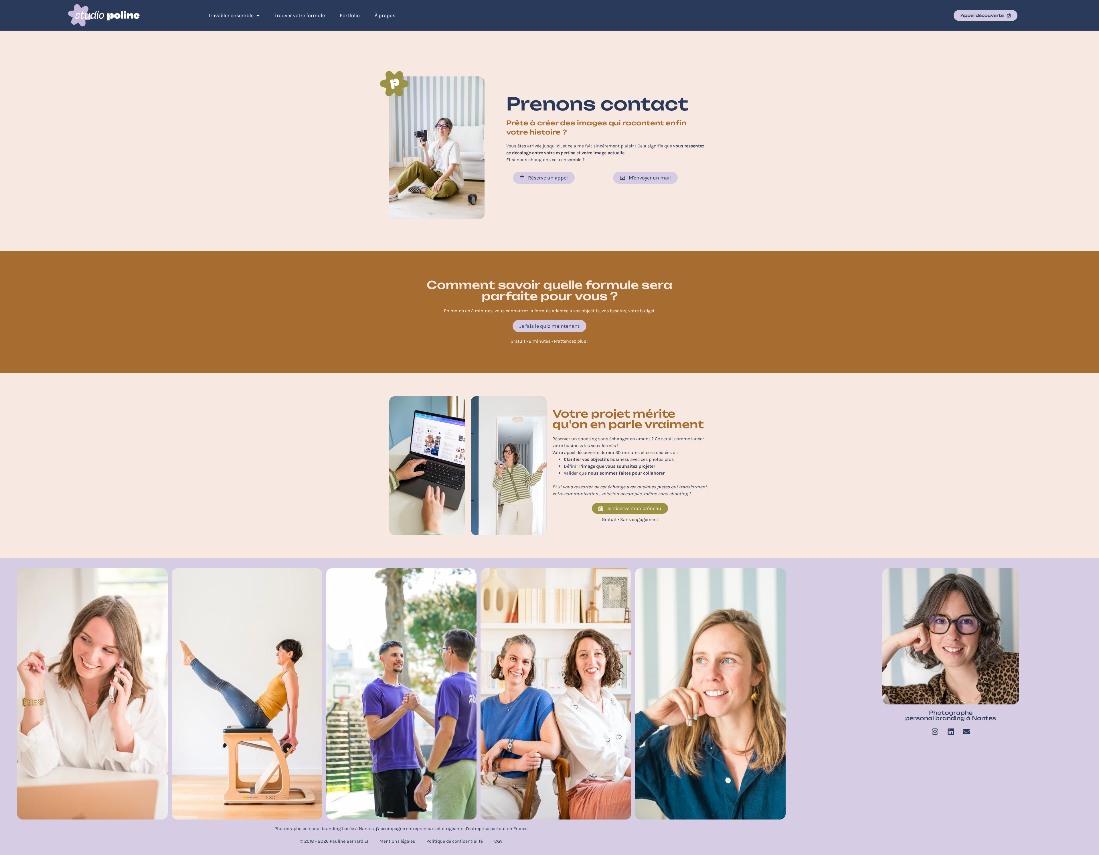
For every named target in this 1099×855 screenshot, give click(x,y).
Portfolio (350, 15)
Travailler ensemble (231, 15)
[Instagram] (935, 731)
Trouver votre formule (299, 15)
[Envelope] (966, 731)
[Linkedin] (951, 731)
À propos (385, 15)
